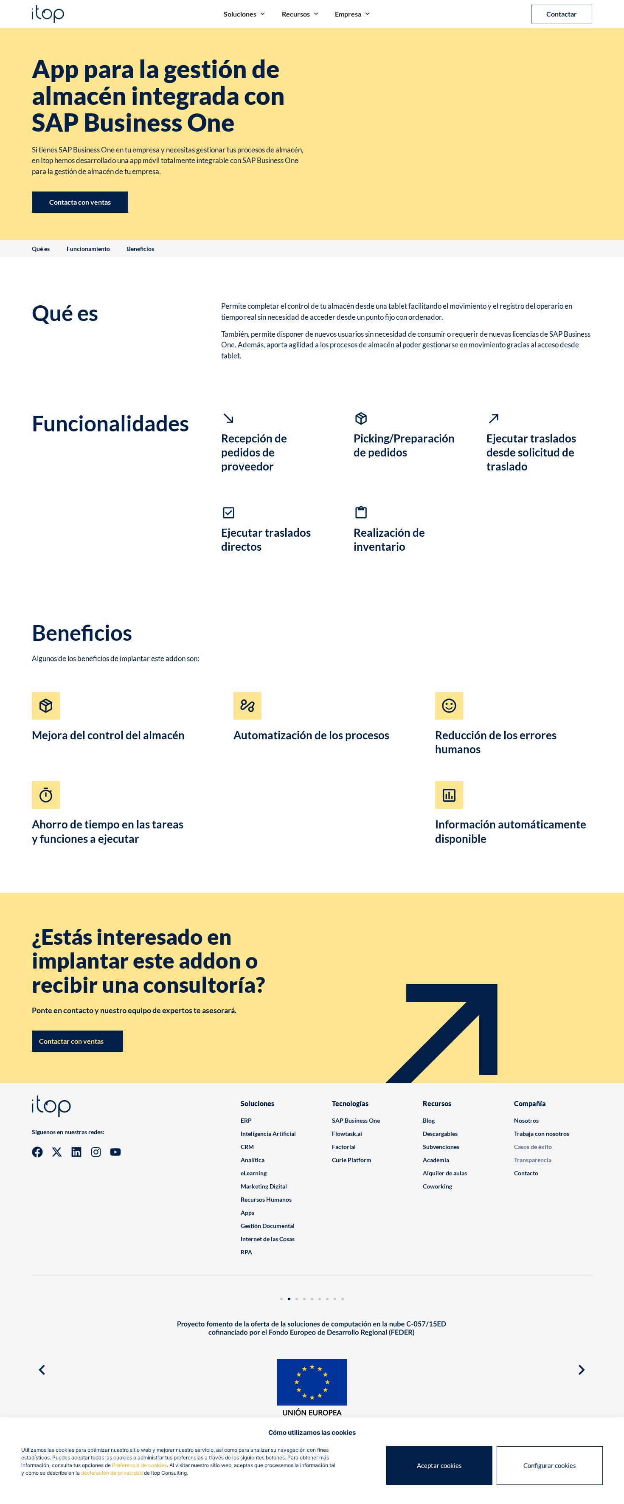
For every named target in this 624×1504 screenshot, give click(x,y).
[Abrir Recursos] (316, 14)
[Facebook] (37, 1152)
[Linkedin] (76, 1152)
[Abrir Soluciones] (263, 14)
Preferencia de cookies (139, 1465)
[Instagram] (95, 1152)
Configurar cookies (549, 1465)
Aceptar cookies (439, 1465)
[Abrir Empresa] (367, 14)
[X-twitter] (56, 1152)
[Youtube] (115, 1152)
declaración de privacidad (112, 1473)
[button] (42, 1370)
